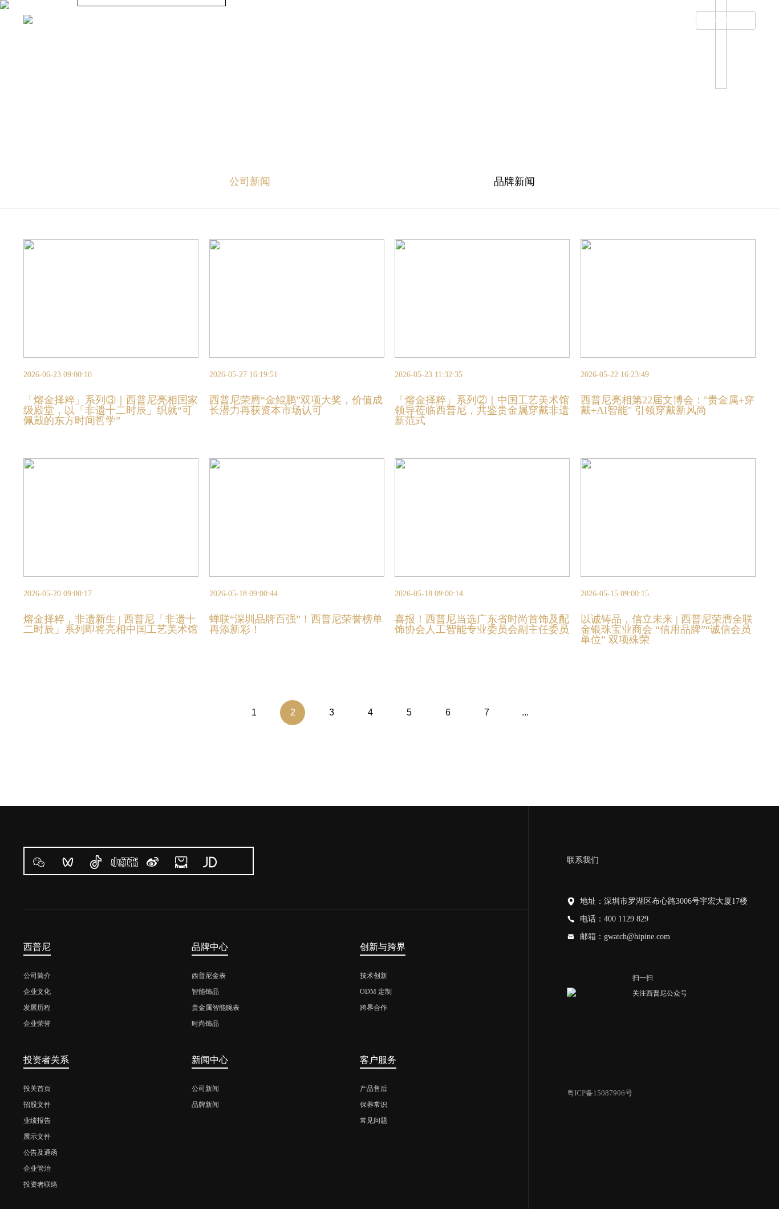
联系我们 (651, 21)
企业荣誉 (37, 1024)
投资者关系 (415, 21)
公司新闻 (249, 181)
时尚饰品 (205, 1024)
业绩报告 (37, 1121)
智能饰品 (205, 992)
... (525, 712)
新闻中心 (496, 21)
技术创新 (373, 976)
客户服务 (574, 21)
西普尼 (174, 21)
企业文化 (37, 992)
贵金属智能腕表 (216, 1008)
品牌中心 (247, 21)
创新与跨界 (329, 21)
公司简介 (37, 976)
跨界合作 (373, 1008)
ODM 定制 (376, 992)
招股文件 (37, 1105)
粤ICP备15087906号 (599, 1093)
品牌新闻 (514, 181)
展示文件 (37, 1137)
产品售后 (373, 1089)
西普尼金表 (209, 976)
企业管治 (37, 1168)
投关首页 (37, 1089)
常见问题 (373, 1121)
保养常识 (373, 1105)
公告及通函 (40, 1153)
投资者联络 (40, 1184)
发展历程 (37, 1008)
